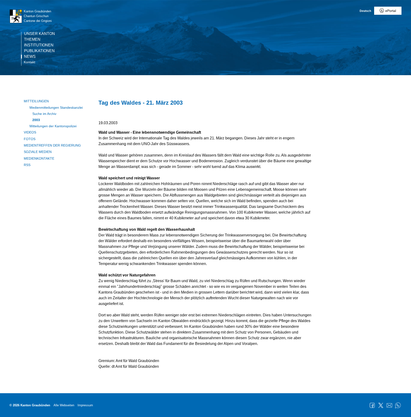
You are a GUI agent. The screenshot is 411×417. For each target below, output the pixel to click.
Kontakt (29, 62)
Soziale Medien (38, 152)
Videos (30, 132)
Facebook (372, 405)
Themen (32, 39)
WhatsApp (397, 405)
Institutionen (39, 45)
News (30, 57)
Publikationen (39, 51)
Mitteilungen (36, 101)
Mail (389, 405)
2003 (36, 120)
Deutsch (365, 11)
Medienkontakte (39, 158)
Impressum (85, 405)
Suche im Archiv (44, 114)
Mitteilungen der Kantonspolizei (53, 126)
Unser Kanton (39, 34)
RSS (27, 165)
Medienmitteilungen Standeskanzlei (56, 107)
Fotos (29, 139)
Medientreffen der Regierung (52, 145)
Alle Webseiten (64, 405)
